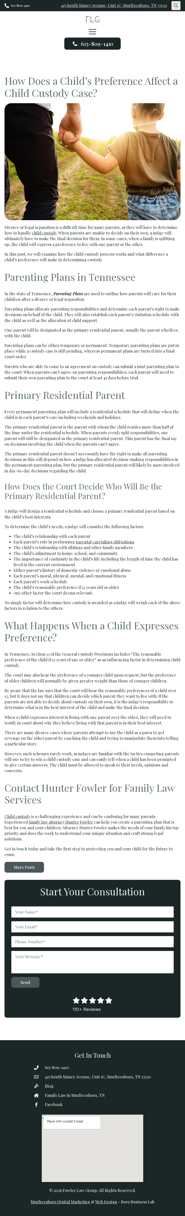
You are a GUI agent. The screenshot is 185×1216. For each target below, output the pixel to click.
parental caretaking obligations (105, 542)
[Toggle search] (175, 5)
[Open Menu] (92, 31)
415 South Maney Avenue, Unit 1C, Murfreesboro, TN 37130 (114, 5)
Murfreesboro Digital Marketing (60, 1202)
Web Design (106, 1202)
